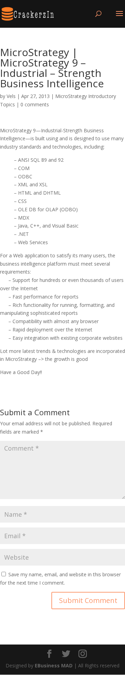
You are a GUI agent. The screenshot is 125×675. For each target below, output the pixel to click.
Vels (11, 96)
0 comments (34, 104)
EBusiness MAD (54, 665)
